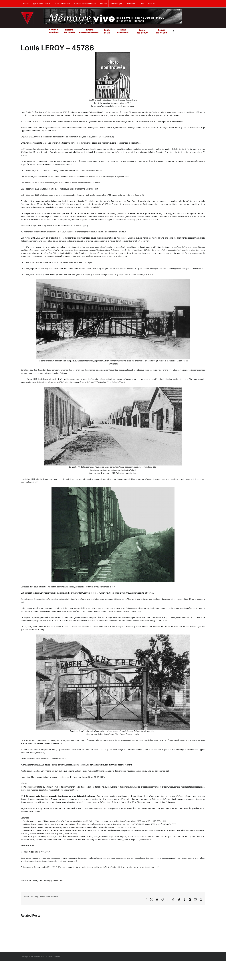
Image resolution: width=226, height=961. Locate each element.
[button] (174, 31)
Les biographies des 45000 (54, 880)
